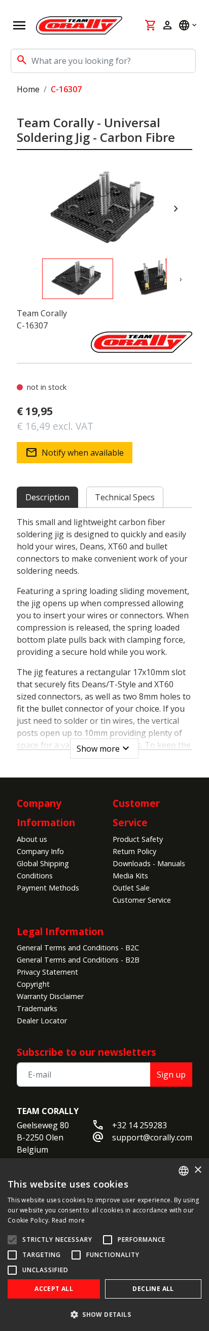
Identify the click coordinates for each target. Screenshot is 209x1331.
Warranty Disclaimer (50, 996)
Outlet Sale (131, 888)
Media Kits (130, 875)
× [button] (197, 1170)
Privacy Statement (47, 972)
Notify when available (74, 453)
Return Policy (134, 851)
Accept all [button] (53, 1288)
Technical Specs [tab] (125, 497)
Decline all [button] (152, 1288)
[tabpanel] (105, 634)
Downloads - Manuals (149, 863)
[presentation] (176, 209)
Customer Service (142, 900)
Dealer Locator (42, 1020)
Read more (68, 1220)
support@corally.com (152, 1137)
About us (32, 839)
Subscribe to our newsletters (86, 1052)
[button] (104, 1314)
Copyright (33, 984)
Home (28, 89)
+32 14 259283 (139, 1125)
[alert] (104, 1244)
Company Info (40, 851)
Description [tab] (47, 497)
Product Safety (138, 839)
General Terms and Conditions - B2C (78, 947)
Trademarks (37, 1008)
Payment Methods (48, 888)
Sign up (171, 1074)
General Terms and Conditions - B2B (78, 960)
